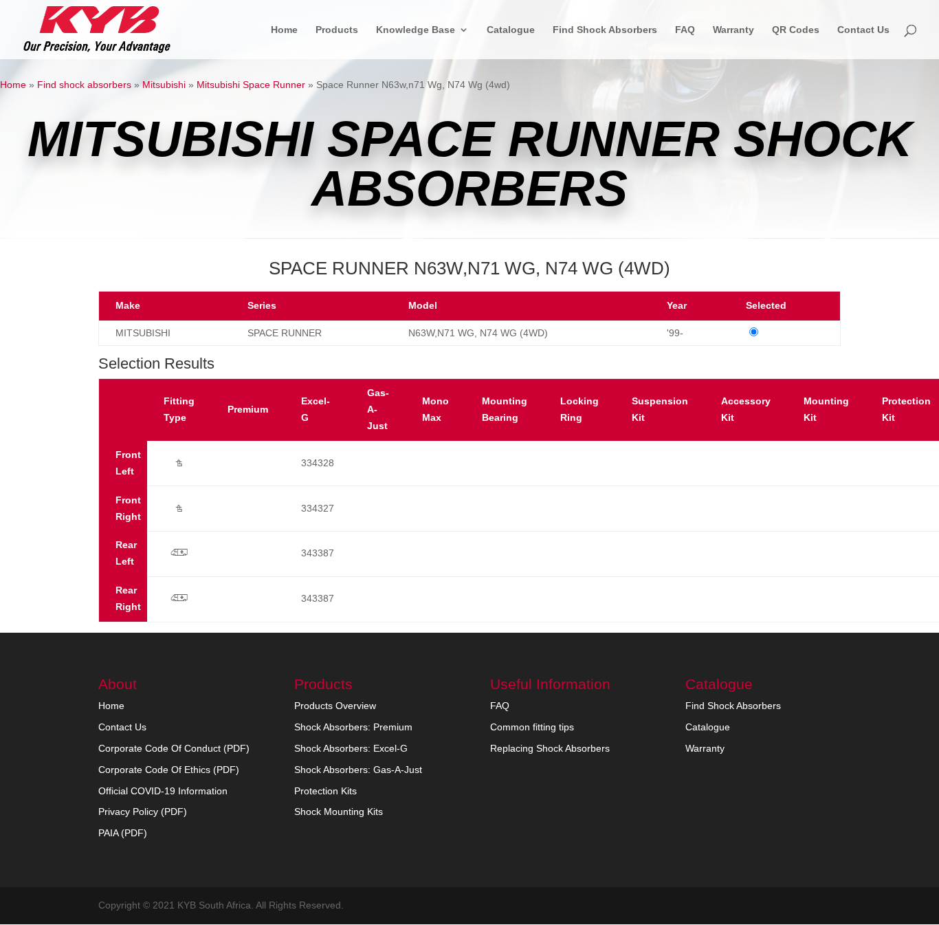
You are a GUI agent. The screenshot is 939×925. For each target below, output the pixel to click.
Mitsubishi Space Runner (251, 84)
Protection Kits (325, 790)
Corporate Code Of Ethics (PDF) (168, 769)
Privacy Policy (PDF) (142, 811)
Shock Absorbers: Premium (353, 726)
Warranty (733, 30)
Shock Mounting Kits (338, 811)
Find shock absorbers (84, 84)
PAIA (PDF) (122, 832)
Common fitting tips (532, 726)
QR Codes (795, 30)
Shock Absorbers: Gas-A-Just (358, 769)
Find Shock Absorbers (605, 30)
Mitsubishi (164, 84)
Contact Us (863, 30)
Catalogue (511, 30)
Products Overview (335, 705)
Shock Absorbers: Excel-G (351, 748)
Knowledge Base (415, 30)
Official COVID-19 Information (163, 790)
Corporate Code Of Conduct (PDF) (174, 748)
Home (284, 30)
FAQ (685, 30)
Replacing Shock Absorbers (550, 748)
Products (337, 30)
